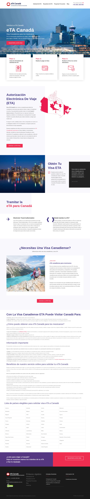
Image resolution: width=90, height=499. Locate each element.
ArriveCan (28, 485)
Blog (68, 3)
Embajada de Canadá (51, 479)
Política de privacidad (78, 495)
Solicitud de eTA (37, 3)
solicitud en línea (23, 331)
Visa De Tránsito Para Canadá (53, 480)
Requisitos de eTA (48, 3)
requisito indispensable (59, 359)
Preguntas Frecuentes (59, 3)
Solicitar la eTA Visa (15, 43)
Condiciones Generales (71, 479)
